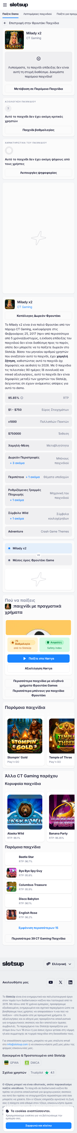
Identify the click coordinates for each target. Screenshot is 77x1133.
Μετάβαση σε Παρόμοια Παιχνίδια (38, 88)
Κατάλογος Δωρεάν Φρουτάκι (38, 315)
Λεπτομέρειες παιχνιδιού (37, 13)
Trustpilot (42, 1072)
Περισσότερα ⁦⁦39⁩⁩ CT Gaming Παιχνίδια (39, 938)
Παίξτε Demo (10, 13)
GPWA (14, 1062)
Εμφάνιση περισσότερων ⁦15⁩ (38, 927)
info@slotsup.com (17, 1044)
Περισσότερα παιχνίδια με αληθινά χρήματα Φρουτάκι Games (38, 683)
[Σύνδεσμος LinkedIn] (70, 982)
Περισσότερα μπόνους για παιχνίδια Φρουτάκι (38, 693)
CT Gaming (24, 307)
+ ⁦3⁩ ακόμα (17, 463)
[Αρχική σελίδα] (19, 5)
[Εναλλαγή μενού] (5, 5)
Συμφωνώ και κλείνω (38, 1125)
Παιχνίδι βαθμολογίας (38, 130)
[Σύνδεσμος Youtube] (51, 982)
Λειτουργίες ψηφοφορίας (38, 172)
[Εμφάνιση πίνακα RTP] (21, 398)
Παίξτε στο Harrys (41, 658)
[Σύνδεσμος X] (60, 982)
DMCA (35, 1062)
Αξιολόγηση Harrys (38, 668)
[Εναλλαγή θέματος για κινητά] (70, 4)
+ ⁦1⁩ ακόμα (33, 477)
